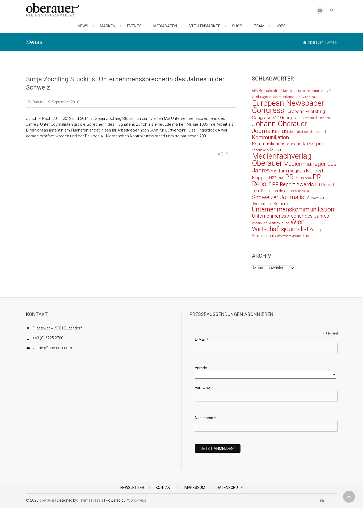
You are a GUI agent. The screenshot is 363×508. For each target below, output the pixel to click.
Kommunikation (270, 137)
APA (255, 91)
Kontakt (164, 487)
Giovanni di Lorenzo (315, 118)
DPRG (300, 97)
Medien (276, 150)
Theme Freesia (91, 500)
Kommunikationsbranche (277, 143)
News (83, 26)
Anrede (201, 368)
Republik (304, 191)
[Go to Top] (349, 497)
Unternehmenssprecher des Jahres (290, 216)
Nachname (205, 417)
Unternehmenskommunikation (293, 209)
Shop (237, 26)
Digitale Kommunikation (277, 97)
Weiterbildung (279, 223)
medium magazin (288, 170)
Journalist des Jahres (304, 132)
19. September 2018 (62, 102)
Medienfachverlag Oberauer (281, 159)
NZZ (273, 178)
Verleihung (260, 223)
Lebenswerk (260, 150)
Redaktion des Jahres (279, 191)
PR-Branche (303, 178)
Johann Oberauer (279, 123)
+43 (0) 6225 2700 (48, 338)
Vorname (204, 387)
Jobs (281, 26)
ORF (281, 178)
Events (134, 26)
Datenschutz (230, 487)
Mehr (222, 154)
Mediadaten (165, 26)
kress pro (313, 144)
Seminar (281, 203)
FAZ (275, 118)
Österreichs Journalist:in (293, 236)
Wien (297, 222)
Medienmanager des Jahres (294, 167)
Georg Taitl (290, 117)
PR (289, 177)
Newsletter (132, 487)
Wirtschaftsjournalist (280, 229)
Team (259, 26)
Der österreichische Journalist (304, 91)
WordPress (136, 500)
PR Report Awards (293, 184)
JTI (323, 131)
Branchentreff (270, 90)
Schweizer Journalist (279, 197)
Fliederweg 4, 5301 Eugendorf (57, 328)
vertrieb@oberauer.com (52, 348)
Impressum (194, 487)
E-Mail (202, 339)
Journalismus (270, 130)
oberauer (46, 500)
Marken (107, 26)
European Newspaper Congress (288, 107)
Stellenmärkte (204, 26)
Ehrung (310, 97)
